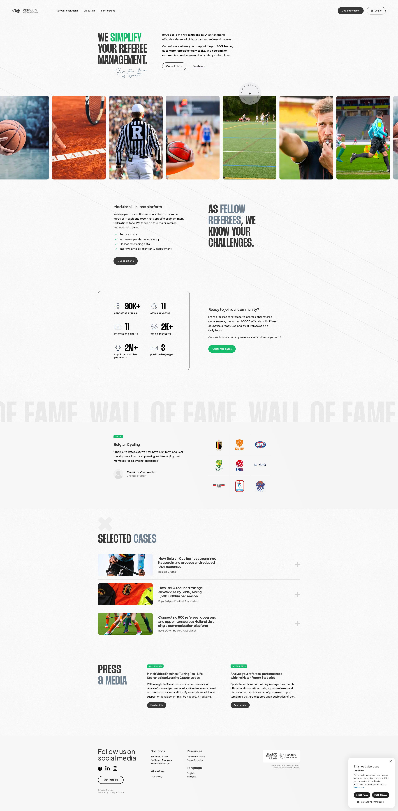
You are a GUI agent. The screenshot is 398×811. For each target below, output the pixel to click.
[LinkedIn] (107, 768)
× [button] (390, 761)
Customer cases (222, 348)
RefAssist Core (159, 756)
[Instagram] (115, 768)
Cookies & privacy (106, 790)
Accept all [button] (362, 795)
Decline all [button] (380, 795)
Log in (377, 10)
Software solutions (67, 10)
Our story (156, 776)
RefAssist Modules (161, 760)
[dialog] (371, 783)
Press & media (195, 760)
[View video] (250, 93)
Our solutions (174, 66)
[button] (371, 802)
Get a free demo (351, 10)
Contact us (111, 780)
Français (191, 776)
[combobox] (384, 761)
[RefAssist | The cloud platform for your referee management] (25, 10)
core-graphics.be (116, 792)
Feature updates (160, 763)
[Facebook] (100, 768)
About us (89, 10)
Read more (199, 66)
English (190, 773)
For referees (108, 10)
